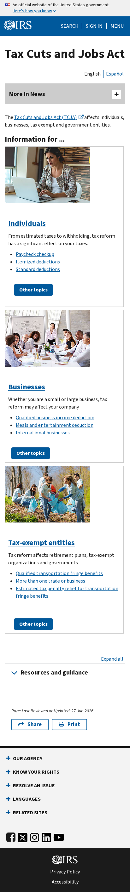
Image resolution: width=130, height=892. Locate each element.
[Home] (18, 24)
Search (70, 26)
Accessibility (65, 882)
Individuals (27, 223)
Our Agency (27, 758)
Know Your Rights (36, 772)
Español (115, 74)
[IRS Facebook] (10, 836)
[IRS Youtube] (58, 836)
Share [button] (34, 724)
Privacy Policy (65, 872)
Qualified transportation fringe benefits (59, 573)
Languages (27, 799)
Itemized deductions (38, 261)
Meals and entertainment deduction (54, 425)
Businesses (26, 387)
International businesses (43, 432)
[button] (94, 26)
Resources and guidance (54, 672)
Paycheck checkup (35, 254)
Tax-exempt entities (41, 543)
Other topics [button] (33, 289)
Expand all (112, 659)
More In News (27, 94)
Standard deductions (38, 269)
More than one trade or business (50, 581)
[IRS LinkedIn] (46, 836)
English (92, 74)
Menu (117, 26)
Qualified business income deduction (55, 417)
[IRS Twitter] (22, 836)
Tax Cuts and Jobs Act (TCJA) (45, 117)
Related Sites (30, 812)
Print (74, 724)
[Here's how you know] (65, 8)
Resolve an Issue (34, 785)
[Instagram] (34, 836)
